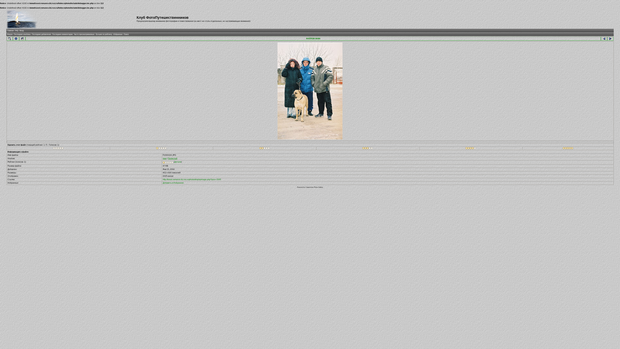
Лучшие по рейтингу (104, 34)
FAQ (16, 31)
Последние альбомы (22, 34)
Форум (10, 34)
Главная (10, 31)
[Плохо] (161, 149)
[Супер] (568, 149)
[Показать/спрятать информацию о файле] (16, 38)
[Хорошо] (367, 149)
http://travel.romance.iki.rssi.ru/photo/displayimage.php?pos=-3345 (192, 179)
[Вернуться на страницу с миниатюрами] (10, 38)
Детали (177, 162)
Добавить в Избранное (173, 183)
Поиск (126, 34)
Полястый (172, 158)
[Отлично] (470, 149)
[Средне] (264, 149)
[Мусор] (58, 149)
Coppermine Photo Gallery (314, 187)
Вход (22, 31)
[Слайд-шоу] (22, 38)
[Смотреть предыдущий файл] (604, 38)
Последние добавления (41, 34)
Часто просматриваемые (84, 34)
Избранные (118, 34)
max (164, 158)
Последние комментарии (62, 34)
